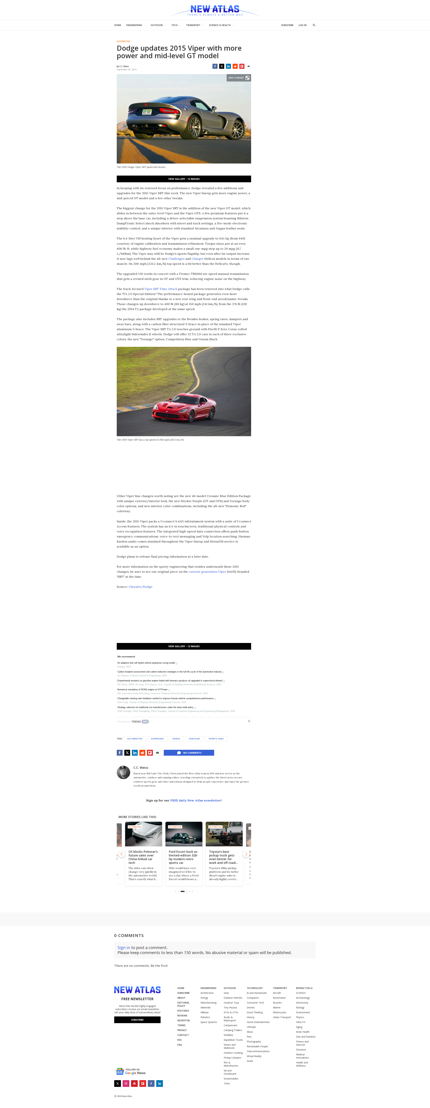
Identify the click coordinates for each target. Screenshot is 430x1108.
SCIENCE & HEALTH (220, 25)
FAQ (179, 1044)
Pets (249, 1036)
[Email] (248, 66)
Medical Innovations (302, 1056)
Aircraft (277, 992)
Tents (227, 1083)
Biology (300, 1007)
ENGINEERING (134, 25)
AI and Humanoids (257, 992)
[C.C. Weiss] (123, 772)
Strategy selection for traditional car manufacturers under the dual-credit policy (155, 707)
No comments (192, 752)
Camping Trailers (233, 1030)
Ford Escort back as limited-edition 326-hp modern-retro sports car (183, 857)
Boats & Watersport (230, 1019)
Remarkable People (257, 1046)
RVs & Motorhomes (231, 1064)
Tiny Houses (230, 1007)
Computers (253, 997)
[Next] (246, 854)
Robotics (205, 1017)
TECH (174, 25)
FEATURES (183, 1010)
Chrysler (194, 738)
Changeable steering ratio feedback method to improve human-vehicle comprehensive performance (165, 698)
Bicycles (277, 1002)
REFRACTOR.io (304, 988)
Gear (226, 992)
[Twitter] (221, 66)
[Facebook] (215, 66)
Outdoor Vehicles (233, 997)
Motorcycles (279, 1012)
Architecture (207, 992)
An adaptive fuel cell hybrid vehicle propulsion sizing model (146, 663)
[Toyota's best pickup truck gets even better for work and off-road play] (224, 834)
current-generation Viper (207, 572)
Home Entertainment (258, 1022)
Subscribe (137, 1019)
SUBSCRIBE (287, 25)
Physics (300, 1017)
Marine (277, 1007)
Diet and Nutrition (306, 1036)
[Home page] (215, 10)
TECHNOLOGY (255, 988)
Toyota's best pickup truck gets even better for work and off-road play (222, 859)
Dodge (176, 738)
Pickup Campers (232, 1057)
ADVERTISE (183, 1020)
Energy (204, 997)
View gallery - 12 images (184, 178)
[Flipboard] (241, 66)
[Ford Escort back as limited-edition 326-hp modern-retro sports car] (183, 834)
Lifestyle (251, 1027)
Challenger (176, 259)
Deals (250, 1061)
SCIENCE (301, 992)
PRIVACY (182, 1030)
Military (204, 1012)
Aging (299, 1027)
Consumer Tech (255, 1002)
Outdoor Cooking (233, 1052)
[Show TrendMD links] (249, 721)
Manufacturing (208, 1002)
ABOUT (181, 997)
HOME (117, 25)
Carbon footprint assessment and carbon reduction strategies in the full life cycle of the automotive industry (169, 671)
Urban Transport (282, 1017)
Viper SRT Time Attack (160, 289)
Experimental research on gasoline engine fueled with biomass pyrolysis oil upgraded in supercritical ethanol (169, 680)
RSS (179, 1039)
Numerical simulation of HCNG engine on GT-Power (142, 689)
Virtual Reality (254, 1056)
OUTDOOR (157, 25)
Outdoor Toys (231, 1002)
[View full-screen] (247, 78)
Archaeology (303, 997)
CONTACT (183, 1035)
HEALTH (300, 1022)
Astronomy (302, 1002)
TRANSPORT (193, 25)
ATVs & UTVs (231, 1012)
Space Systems (209, 1022)
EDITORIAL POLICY (183, 1004)
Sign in (124, 947)
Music (250, 1031)
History (250, 1017)
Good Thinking (255, 1012)
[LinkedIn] (228, 66)
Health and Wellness (302, 1064)
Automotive (123, 41)
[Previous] (121, 854)
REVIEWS (182, 1015)
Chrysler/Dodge (141, 587)
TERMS (181, 1025)
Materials (206, 1007)
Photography (254, 1041)
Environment (303, 1012)
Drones (251, 1007)
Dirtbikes (228, 1035)
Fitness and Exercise (302, 1043)
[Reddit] (235, 66)
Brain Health (303, 1031)
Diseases (301, 1049)
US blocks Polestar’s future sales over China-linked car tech (143, 857)
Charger (198, 259)
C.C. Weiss (141, 768)
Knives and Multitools (229, 1046)
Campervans (230, 1025)
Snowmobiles (231, 1078)
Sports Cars (216, 738)
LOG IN (303, 25)
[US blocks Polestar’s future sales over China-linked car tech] (143, 834)
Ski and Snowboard (230, 1072)
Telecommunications (258, 1051)
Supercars (157, 738)
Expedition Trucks (233, 1039)
